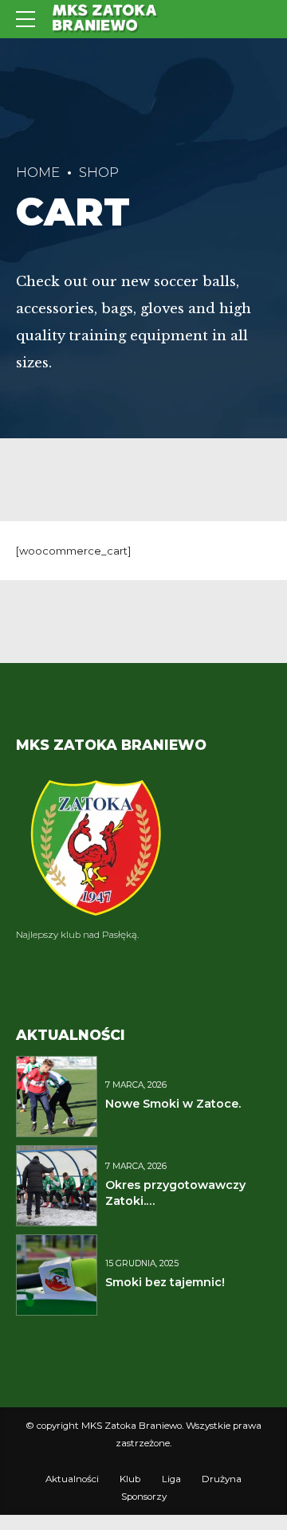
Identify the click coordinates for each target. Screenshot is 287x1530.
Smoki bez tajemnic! (165, 1282)
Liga (171, 1479)
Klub (130, 1479)
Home (38, 172)
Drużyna (222, 1479)
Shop (99, 172)
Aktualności (72, 1479)
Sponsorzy (144, 1496)
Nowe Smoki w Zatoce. (173, 1103)
